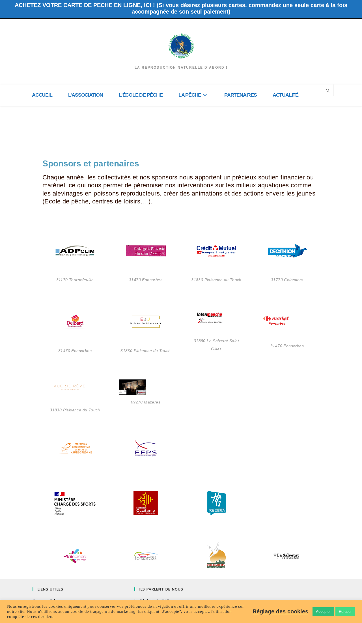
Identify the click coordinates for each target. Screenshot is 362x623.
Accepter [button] (323, 611)
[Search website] (328, 91)
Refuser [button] (345, 611)
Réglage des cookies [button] (280, 611)
